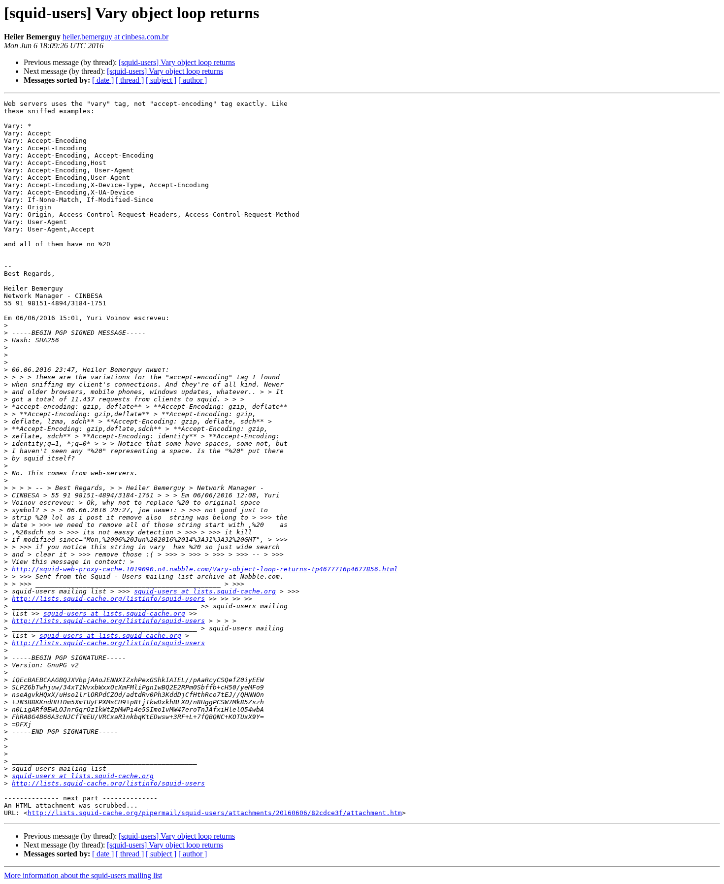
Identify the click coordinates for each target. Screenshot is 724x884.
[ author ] (192, 80)
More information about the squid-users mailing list (83, 875)
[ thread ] (130, 80)
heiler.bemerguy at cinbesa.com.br (115, 37)
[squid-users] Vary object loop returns (177, 62)
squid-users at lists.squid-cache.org (205, 591)
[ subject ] (161, 80)
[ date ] (103, 80)
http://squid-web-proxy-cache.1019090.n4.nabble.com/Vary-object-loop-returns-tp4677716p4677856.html (205, 569)
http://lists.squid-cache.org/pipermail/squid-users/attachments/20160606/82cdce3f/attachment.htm (215, 813)
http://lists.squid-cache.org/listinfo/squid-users (108, 598)
